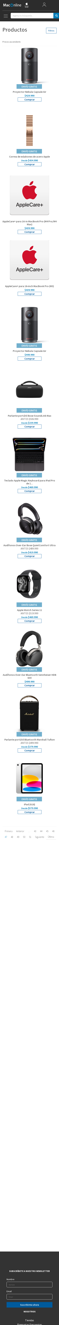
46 (53, 831)
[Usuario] (44, 5)
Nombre (10, 1279)
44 (41, 831)
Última (51, 836)
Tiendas (29, 1320)
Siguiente (39, 837)
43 (35, 831)
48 (12, 837)
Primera (8, 831)
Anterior (20, 831)
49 (18, 837)
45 (47, 831)
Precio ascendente (11, 41)
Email (9, 1291)
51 (30, 837)
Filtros (51, 30)
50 (24, 837)
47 (6, 837)
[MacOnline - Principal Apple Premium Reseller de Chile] (16, 5)
